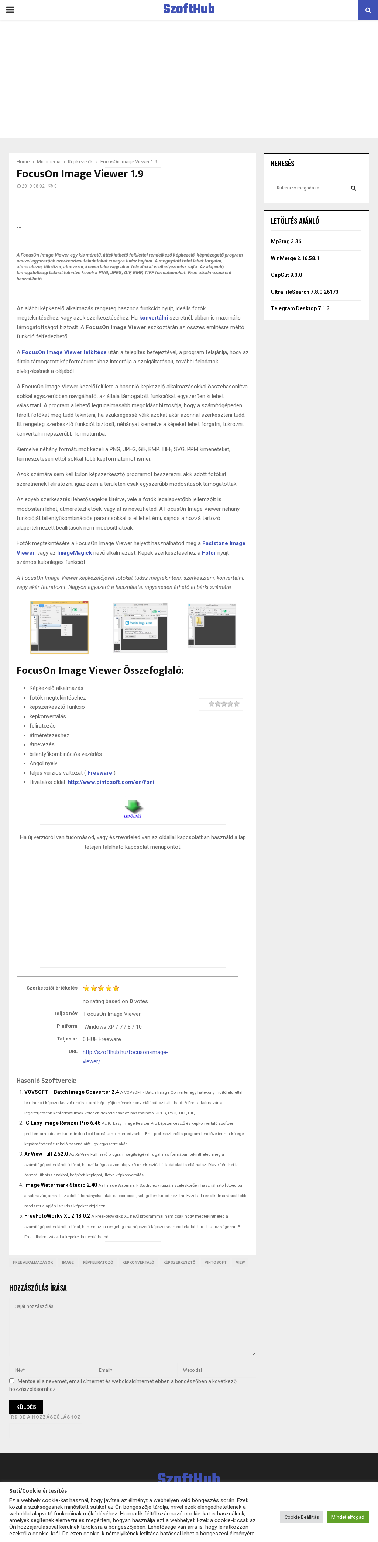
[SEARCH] (353, 188)
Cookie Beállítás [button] (302, 1517)
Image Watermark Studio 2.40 (60, 1185)
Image (68, 1262)
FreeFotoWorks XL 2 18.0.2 (57, 1216)
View (240, 1262)
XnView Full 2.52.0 (46, 1154)
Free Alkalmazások (33, 1262)
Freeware (99, 773)
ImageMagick (74, 553)
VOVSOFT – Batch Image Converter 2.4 (71, 1092)
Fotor (209, 553)
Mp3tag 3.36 (286, 241)
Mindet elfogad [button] (347, 1517)
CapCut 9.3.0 (286, 275)
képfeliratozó (98, 1262)
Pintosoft (216, 1262)
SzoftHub (189, 10)
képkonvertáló (138, 1262)
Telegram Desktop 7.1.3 (300, 308)
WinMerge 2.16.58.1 (295, 258)
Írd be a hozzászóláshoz (45, 1417)
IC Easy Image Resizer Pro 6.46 (62, 1123)
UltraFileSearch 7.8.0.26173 (305, 292)
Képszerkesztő (179, 1262)
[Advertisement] (189, 78)
